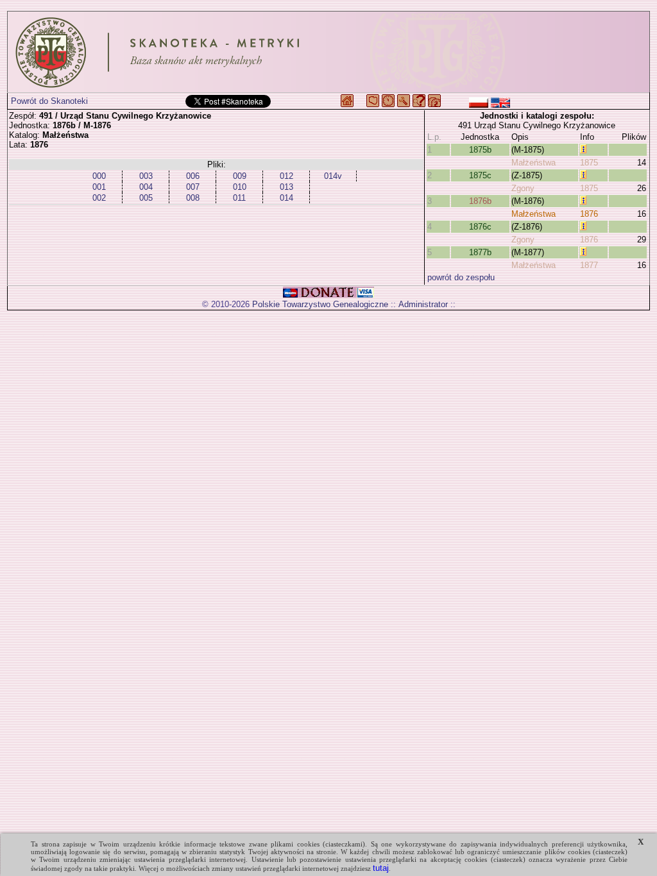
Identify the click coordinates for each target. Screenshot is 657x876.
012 (286, 176)
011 (239, 198)
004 (146, 187)
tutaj (381, 868)
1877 (589, 265)
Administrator (423, 304)
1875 (589, 162)
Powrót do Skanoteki (49, 101)
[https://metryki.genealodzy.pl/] (328, 52)
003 (146, 176)
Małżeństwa (533, 162)
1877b (480, 252)
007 (193, 187)
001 (99, 187)
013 (286, 187)
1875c (480, 175)
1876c (480, 227)
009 (239, 176)
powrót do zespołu (461, 277)
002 (99, 198)
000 (99, 176)
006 (193, 176)
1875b (480, 150)
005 (146, 198)
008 (193, 198)
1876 (589, 214)
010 (239, 187)
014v (333, 176)
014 (286, 198)
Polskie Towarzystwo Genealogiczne (320, 304)
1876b (480, 201)
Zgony (522, 188)
